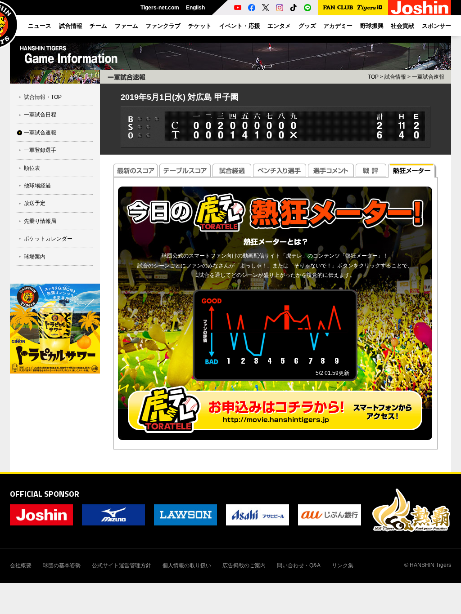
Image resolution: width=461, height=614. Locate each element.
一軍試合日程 (40, 114)
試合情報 (395, 77)
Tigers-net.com (159, 7)
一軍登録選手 (40, 150)
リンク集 (342, 565)
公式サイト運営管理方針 (121, 565)
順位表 (32, 168)
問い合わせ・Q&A (299, 565)
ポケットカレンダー (48, 239)
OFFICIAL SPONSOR (44, 494)
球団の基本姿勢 (62, 565)
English (195, 7)
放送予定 (34, 203)
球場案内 (34, 257)
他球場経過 (37, 185)
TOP (373, 77)
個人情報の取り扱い (187, 565)
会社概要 (21, 565)
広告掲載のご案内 (244, 565)
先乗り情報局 (40, 221)
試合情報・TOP (43, 97)
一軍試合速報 (40, 132)
